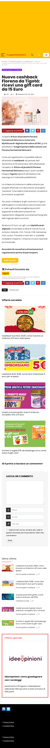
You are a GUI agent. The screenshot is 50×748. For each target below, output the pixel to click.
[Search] (32, 55)
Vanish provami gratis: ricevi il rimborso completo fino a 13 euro (20, 413)
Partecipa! (11, 261)
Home (4, 61)
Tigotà (6, 273)
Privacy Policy (8, 722)
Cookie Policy (8, 726)
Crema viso (14, 290)
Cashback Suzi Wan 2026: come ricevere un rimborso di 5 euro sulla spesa (22, 337)
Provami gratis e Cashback (21, 61)
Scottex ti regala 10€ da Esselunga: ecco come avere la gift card (24, 451)
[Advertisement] (25, 26)
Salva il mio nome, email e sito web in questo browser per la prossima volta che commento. (25, 533)
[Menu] (3, 55)
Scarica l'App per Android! (39, 55)
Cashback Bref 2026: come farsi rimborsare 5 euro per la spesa (23, 375)
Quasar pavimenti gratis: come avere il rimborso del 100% (29, 596)
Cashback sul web (22, 601)
